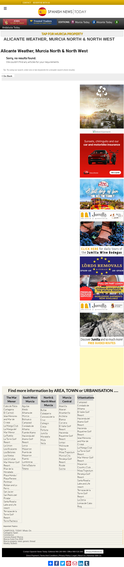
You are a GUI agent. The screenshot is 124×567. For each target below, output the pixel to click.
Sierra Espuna (28, 465)
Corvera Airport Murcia (13, 537)
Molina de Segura (64, 447)
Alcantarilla (64, 412)
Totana (25, 468)
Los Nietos (9, 455)
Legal (74, 556)
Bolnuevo (26, 419)
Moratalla (45, 436)
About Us (81, 556)
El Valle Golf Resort (65, 428)
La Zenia (81, 499)
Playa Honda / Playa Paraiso (10, 477)
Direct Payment (32, 556)
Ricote (62, 465)
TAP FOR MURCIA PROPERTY (62, 34)
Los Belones (9, 452)
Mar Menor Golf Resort (12, 464)
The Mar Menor (12, 399)
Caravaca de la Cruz (47, 418)
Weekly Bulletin (10, 543)
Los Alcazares (10, 448)
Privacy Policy (64, 556)
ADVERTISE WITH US (41, 2)
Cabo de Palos (10, 406)
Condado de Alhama (28, 427)
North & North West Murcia (48, 401)
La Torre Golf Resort (10, 441)
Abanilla (63, 406)
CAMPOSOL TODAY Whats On (17, 531)
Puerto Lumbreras (27, 460)
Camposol (27, 422)
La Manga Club (11, 425)
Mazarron (27, 448)
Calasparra (46, 413)
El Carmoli (9, 412)
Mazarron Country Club (84, 466)
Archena (63, 416)
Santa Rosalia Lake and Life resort (10, 504)
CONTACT (27, 2)
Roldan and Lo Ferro (10, 487)
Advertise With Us (94, 556)
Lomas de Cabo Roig (84, 505)
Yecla (43, 443)
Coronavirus (8, 535)
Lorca (25, 445)
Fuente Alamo (29, 432)
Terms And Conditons (49, 556)
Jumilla (44, 433)
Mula (43, 439)
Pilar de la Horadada (8, 470)
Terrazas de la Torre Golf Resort (10, 514)
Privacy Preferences (94, 551)
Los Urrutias (9, 458)
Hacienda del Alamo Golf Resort (28, 439)
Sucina (62, 468)
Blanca (62, 419)
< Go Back (7, 76)
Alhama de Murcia (27, 414)
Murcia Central (67, 399)
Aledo (25, 409)
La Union (8, 445)
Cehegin (45, 423)
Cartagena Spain (10, 533)
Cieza (43, 426)
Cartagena (9, 409)
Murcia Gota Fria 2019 (13, 539)
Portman (8, 481)
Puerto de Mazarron (27, 454)
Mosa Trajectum (67, 452)
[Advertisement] (102, 366)
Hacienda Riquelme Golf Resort (66, 435)
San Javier (8, 491)
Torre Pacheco (11, 520)
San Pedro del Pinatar (10, 497)
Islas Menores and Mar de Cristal (10, 419)
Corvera (63, 422)
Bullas (43, 410)
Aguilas (25, 406)
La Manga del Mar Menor (10, 431)
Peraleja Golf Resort (65, 460)
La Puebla (8, 435)
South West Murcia (30, 399)
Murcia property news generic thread (19, 541)
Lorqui (62, 442)
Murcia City (64, 455)
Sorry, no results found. (21, 58)
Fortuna (44, 429)
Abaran (62, 409)
